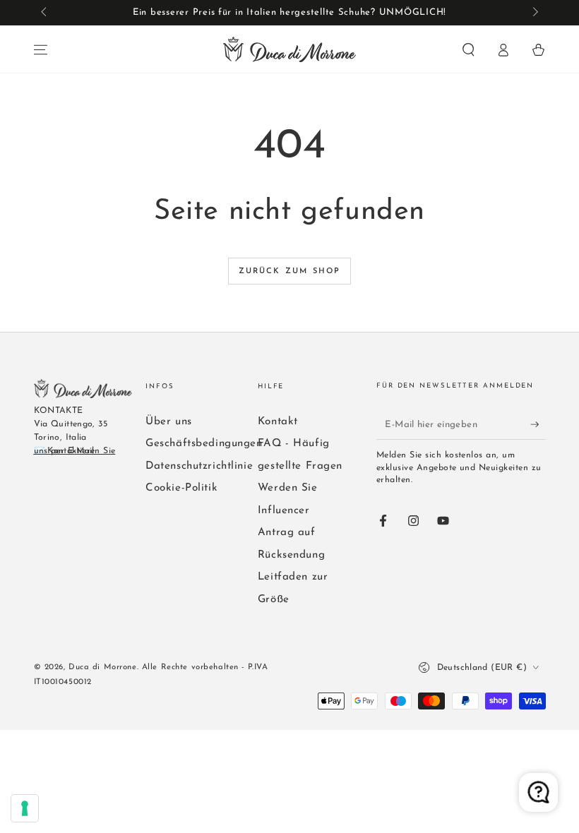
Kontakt (278, 421)
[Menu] (40, 50)
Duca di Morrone (102, 667)
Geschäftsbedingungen (203, 443)
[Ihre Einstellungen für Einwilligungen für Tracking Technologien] (24, 808)
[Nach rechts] (534, 12)
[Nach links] (45, 12)
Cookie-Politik (181, 488)
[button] (468, 50)
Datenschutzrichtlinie (199, 466)
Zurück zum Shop (290, 271)
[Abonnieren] (538, 424)
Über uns (168, 421)
